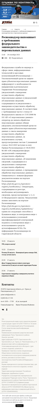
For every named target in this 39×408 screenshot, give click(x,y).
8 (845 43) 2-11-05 (7, 298)
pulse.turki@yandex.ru (8, 294)
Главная (4, 29)
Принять (19, 405)
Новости (17, 29)
